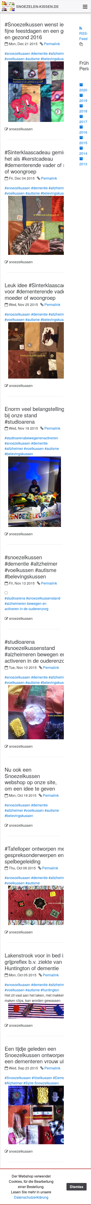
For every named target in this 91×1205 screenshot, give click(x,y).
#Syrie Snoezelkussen (41, 1082)
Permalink (52, 43)
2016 (83, 132)
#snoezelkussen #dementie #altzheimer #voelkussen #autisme (36, 880)
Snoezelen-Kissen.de (37, 6)
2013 (83, 163)
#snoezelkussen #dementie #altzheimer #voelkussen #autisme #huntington (36, 987)
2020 (83, 89)
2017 (83, 121)
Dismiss (76, 1186)
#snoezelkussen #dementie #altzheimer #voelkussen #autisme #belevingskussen (37, 56)
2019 (83, 100)
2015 (83, 142)
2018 (83, 111)
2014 (83, 153)
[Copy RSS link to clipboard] (81, 44)
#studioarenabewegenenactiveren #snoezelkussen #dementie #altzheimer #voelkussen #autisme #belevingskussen (32, 445)
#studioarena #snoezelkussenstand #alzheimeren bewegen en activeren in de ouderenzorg (32, 603)
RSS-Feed (83, 36)
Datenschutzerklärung (31, 1197)
